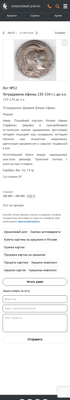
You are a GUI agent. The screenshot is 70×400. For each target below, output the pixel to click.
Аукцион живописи (44, 262)
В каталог (60, 32)
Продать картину (16, 262)
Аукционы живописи (43, 270)
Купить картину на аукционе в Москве (30, 239)
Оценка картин (14, 247)
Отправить (35, 339)
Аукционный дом (15, 232)
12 (11, 32)
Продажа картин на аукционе (24, 255)
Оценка (35, 15)
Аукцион (12, 15)
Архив (58, 15)
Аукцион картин (15, 270)
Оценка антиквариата (45, 232)
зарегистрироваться (28, 221)
